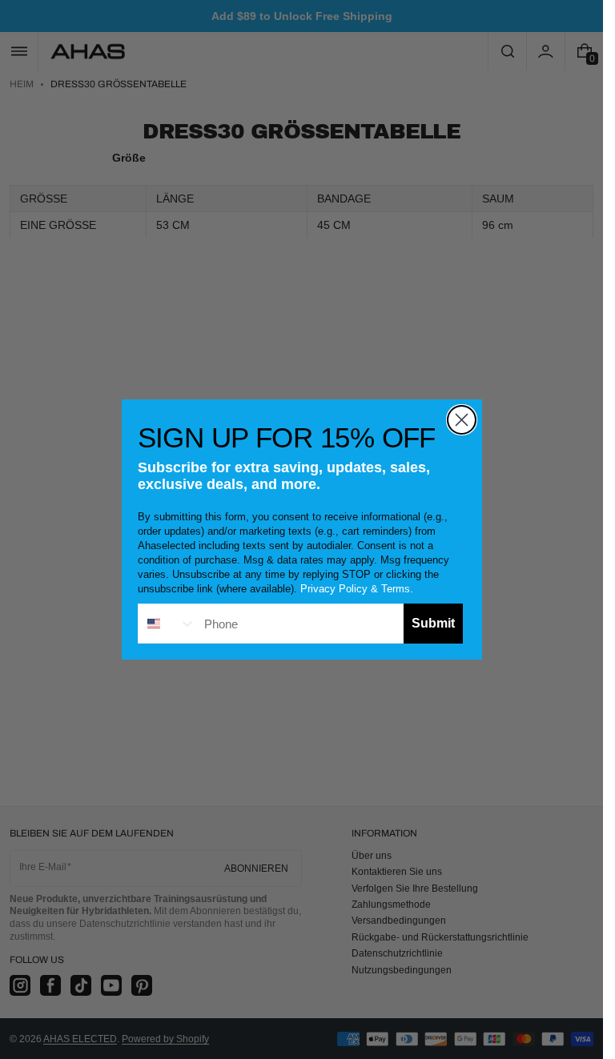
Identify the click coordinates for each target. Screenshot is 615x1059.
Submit (433, 623)
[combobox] (167, 623)
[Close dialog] (462, 420)
